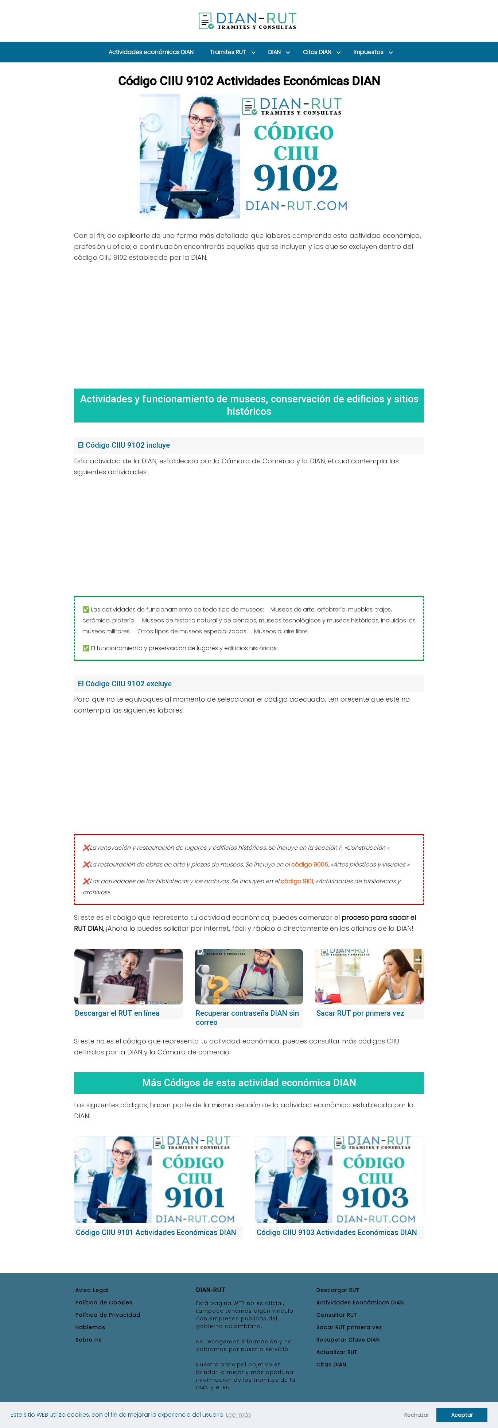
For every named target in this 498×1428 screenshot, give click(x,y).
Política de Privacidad (107, 1315)
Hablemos (90, 1327)
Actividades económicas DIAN (151, 52)
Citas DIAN (317, 52)
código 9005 (309, 864)
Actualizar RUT (336, 1352)
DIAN (274, 52)
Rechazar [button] (416, 1415)
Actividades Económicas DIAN (360, 1302)
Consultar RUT (336, 1315)
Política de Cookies (104, 1302)
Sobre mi (88, 1339)
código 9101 (297, 881)
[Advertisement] (249, 323)
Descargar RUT (337, 1290)
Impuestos (369, 52)
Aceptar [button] (462, 1415)
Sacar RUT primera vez (349, 1327)
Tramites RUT (228, 52)
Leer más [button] (238, 1414)
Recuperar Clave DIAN (348, 1339)
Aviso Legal (92, 1290)
